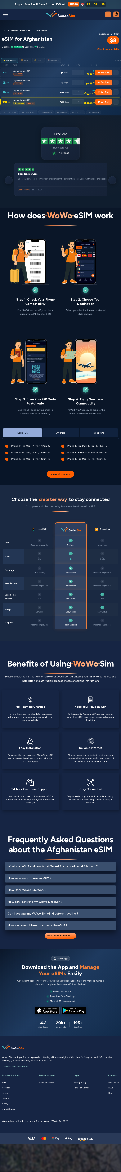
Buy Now (105, 72)
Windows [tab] (99, 432)
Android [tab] (60, 432)
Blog (110, 1093)
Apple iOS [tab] (22, 432)
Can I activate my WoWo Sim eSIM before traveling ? (43, 913)
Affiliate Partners (46, 1082)
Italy (4, 1082)
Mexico (5, 1093)
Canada (5, 1098)
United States (8, 1109)
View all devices (61, 474)
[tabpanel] (60, 450)
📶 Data (25, 60)
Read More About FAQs (60, 935)
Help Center (113, 1082)
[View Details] (115, 72)
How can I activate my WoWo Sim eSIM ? (35, 901)
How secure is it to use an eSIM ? (29, 878)
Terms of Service (81, 1088)
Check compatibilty (108, 49)
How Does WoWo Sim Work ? (27, 890)
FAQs (110, 1088)
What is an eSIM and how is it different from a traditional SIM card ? (53, 866)
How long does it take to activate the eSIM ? (37, 925)
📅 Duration (53, 60)
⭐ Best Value (9, 60)
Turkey (5, 1103)
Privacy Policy (80, 1082)
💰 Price (38, 60)
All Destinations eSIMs (18, 30)
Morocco (6, 1088)
